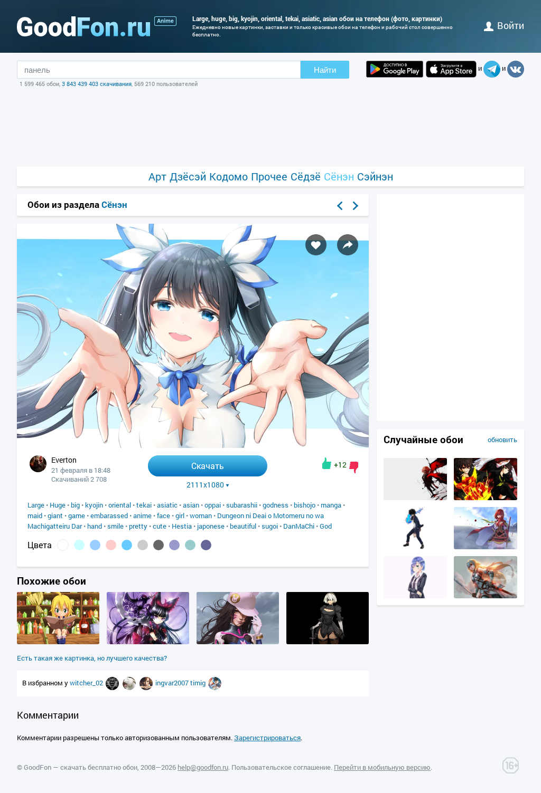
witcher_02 (87, 682)
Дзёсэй (188, 176)
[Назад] (339, 206)
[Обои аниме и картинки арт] (165, 21)
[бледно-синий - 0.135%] (79, 545)
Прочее (269, 176)
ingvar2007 (172, 682)
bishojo (304, 505)
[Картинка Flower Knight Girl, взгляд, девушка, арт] (485, 546)
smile (115, 526)
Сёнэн (339, 176)
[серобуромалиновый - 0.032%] (206, 545)
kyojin (94, 505)
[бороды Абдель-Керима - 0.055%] (142, 545)
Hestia (182, 526)
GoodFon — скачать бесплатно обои (80, 767)
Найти (325, 69)
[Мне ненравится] (353, 467)
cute (159, 526)
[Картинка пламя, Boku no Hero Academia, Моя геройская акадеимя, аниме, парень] (415, 546)
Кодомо (228, 176)
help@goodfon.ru (203, 767)
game (76, 515)
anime (142, 515)
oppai (212, 505)
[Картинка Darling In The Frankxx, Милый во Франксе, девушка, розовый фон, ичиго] (415, 595)
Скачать (207, 465)
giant (55, 515)
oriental (119, 505)
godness (275, 505)
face (163, 515)
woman (201, 515)
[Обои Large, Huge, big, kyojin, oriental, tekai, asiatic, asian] (193, 445)
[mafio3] (214, 682)
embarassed (109, 515)
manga (331, 505)
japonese (211, 526)
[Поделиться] (347, 244)
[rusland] (130, 682)
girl (179, 515)
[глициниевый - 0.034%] (174, 545)
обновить (502, 439)
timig (198, 682)
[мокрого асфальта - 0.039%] (158, 545)
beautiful (243, 526)
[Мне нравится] (326, 463)
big (75, 505)
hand (94, 526)
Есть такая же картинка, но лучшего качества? (92, 658)
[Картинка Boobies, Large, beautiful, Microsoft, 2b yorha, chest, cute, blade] (327, 641)
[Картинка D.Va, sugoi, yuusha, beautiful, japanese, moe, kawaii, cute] (238, 641)
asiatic (167, 505)
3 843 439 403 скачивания (97, 84)
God (326, 526)
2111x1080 (205, 485)
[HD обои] (394, 69)
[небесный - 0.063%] (127, 545)
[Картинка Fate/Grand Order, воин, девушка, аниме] (485, 595)
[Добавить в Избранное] (316, 244)
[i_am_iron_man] (146, 682)
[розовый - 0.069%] (111, 545)
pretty (138, 526)
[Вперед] (355, 206)
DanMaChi (298, 526)
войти (510, 25)
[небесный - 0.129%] (95, 545)
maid (34, 515)
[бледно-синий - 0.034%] (190, 545)
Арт (157, 176)
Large (35, 505)
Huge (58, 505)
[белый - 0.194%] (63, 545)
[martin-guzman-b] (113, 682)
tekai (144, 505)
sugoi (270, 526)
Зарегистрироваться (267, 737)
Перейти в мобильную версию (382, 767)
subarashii (241, 505)
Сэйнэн (375, 176)
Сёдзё (306, 176)
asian (191, 505)
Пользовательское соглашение (281, 767)
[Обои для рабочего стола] (83, 26)
